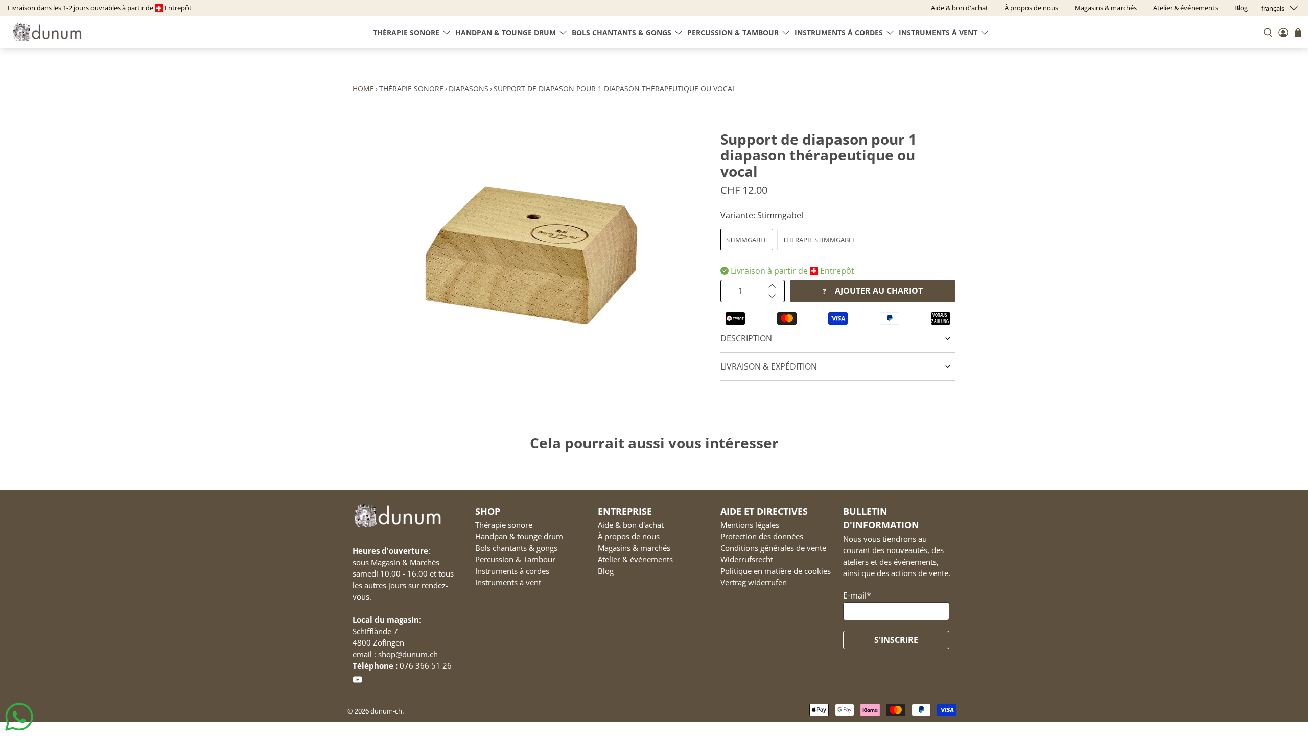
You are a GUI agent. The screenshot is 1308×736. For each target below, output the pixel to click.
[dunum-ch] (47, 32)
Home (363, 89)
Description (746, 338)
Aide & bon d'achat (631, 525)
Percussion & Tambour (733, 32)
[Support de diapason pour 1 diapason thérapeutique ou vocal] (531, 255)
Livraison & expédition (768, 366)
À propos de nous (629, 536)
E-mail (857, 595)
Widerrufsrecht (746, 559)
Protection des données (761, 536)
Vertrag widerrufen (753, 582)
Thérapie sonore (406, 32)
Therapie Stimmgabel (819, 239)
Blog (606, 571)
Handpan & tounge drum (505, 32)
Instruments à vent (938, 32)
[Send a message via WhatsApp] (19, 717)
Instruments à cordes (839, 32)
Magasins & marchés (634, 548)
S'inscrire (896, 640)
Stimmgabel (746, 239)
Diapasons (468, 89)
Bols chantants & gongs (621, 32)
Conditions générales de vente (773, 548)
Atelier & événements (635, 559)
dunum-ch (386, 711)
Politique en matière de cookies (775, 571)
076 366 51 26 (426, 665)
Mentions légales (749, 525)
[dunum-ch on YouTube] (357, 681)
